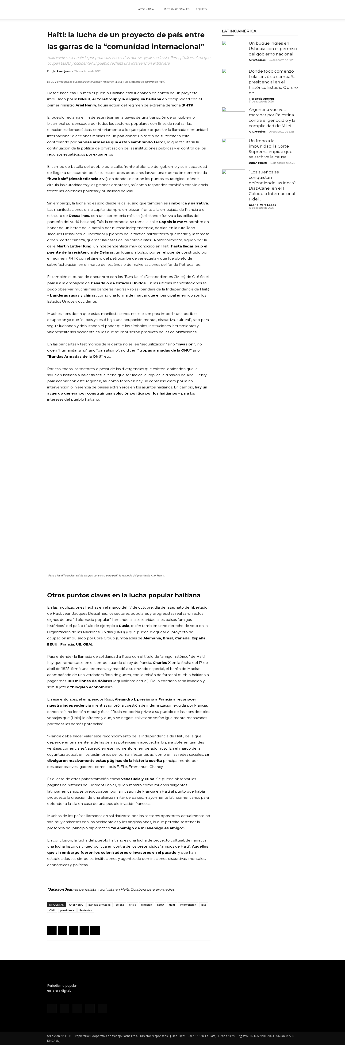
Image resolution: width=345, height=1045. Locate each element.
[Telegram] (95, 930)
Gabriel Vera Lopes (262, 205)
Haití (172, 904)
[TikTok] (264, 9)
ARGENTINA (146, 9)
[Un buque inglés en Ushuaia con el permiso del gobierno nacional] (233, 52)
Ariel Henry (76, 904)
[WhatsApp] (73, 930)
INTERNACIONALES (176, 9)
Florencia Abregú (261, 98)
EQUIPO (201, 9)
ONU (52, 910)
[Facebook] (248, 9)
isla (203, 904)
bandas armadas (99, 904)
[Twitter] (271, 9)
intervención (188, 904)
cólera (120, 904)
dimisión (146, 904)
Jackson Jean (62, 71)
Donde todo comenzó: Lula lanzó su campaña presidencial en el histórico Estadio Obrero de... (273, 82)
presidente (67, 910)
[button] (292, 10)
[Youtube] (279, 9)
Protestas (86, 910)
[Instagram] (256, 9)
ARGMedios (257, 60)
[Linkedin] (84, 930)
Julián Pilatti (258, 162)
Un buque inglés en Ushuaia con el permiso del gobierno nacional (273, 48)
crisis (132, 904)
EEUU (160, 904)
